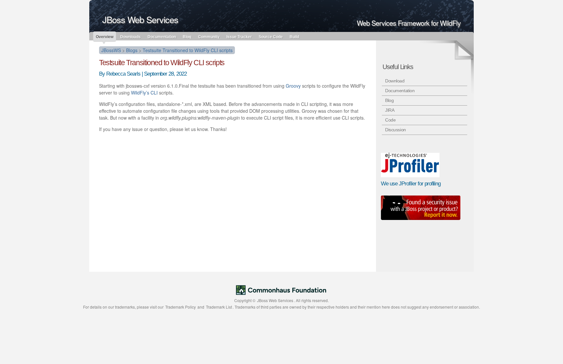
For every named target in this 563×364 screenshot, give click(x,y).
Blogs (131, 50)
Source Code (271, 36)
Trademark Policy (180, 307)
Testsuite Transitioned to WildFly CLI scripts (188, 50)
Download (395, 80)
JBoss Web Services (275, 300)
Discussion (395, 129)
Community (209, 36)
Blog (187, 36)
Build (294, 36)
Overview (104, 37)
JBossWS (111, 50)
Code (390, 120)
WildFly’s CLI (144, 92)
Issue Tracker (239, 36)
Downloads (130, 36)
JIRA (389, 110)
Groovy (293, 85)
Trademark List (219, 307)
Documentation (162, 36)
